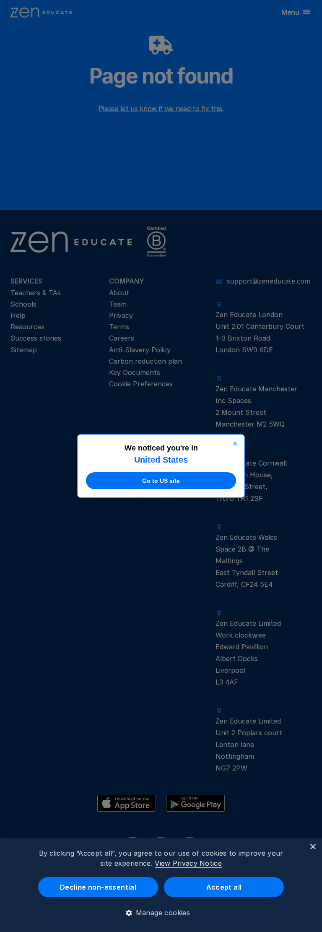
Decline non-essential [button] (98, 887)
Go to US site (161, 480)
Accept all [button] (224, 887)
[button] (161, 913)
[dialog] (161, 885)
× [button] (312, 847)
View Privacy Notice (188, 863)
